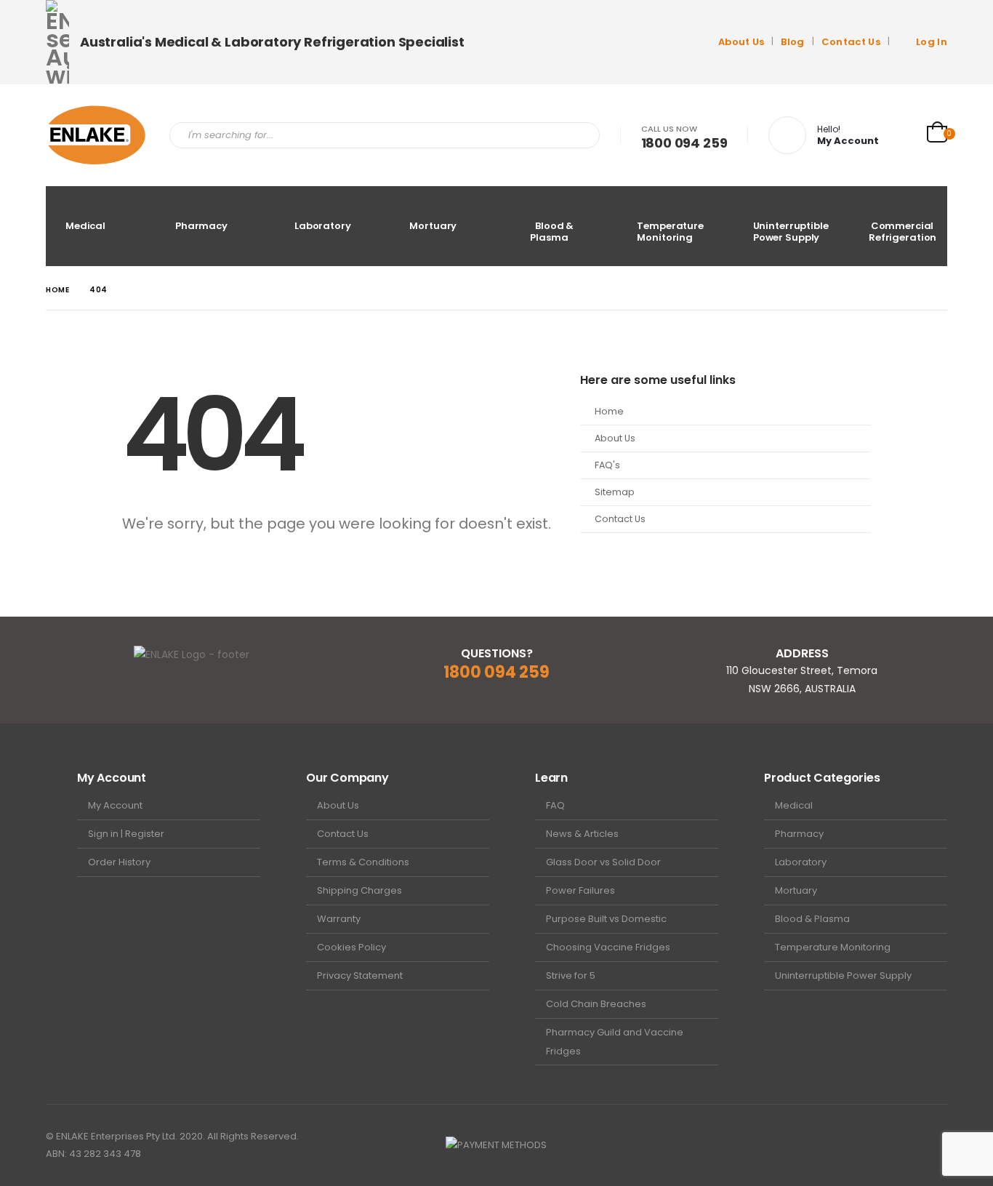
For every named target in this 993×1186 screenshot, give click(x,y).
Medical (85, 226)
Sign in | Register (126, 834)
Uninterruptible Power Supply (791, 231)
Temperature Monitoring (670, 231)
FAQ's (607, 465)
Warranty (339, 919)
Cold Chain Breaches (596, 1004)
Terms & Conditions (363, 862)
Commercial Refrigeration (902, 231)
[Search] (578, 135)
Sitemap (615, 492)
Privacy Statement (360, 975)
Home (609, 411)
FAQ (555, 805)
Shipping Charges (359, 890)
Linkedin (935, 1145)
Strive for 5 (570, 975)
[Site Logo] (97, 135)
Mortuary (433, 226)
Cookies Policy (351, 947)
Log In (931, 42)
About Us (741, 42)
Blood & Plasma (552, 231)
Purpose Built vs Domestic (606, 919)
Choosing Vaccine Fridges (608, 947)
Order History (119, 862)
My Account (115, 805)
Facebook (908, 1145)
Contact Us (850, 42)
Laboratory (322, 226)
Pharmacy (201, 226)
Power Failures (580, 890)
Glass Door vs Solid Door (603, 862)
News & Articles (582, 834)
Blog (792, 42)
